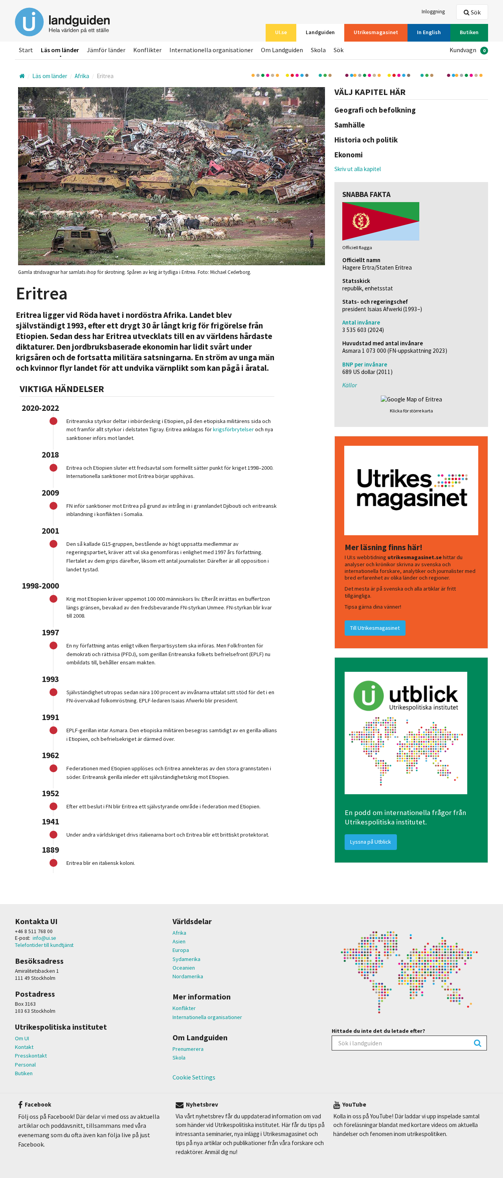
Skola (179, 1057)
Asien (179, 941)
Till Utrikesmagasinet (375, 627)
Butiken (24, 1073)
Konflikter (184, 1008)
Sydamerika (186, 959)
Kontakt (24, 1046)
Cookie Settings (194, 1077)
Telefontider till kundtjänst (44, 945)
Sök (475, 12)
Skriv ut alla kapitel (357, 169)
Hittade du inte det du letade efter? (378, 1030)
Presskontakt (31, 1055)
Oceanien (184, 967)
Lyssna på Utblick (370, 841)
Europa (181, 950)
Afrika (179, 932)
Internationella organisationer (207, 1017)
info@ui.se (44, 938)
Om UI (22, 1038)
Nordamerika (188, 976)
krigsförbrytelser (233, 429)
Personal (25, 1064)
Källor (349, 385)
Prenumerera (188, 1048)
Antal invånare (361, 322)
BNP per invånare (364, 364)
